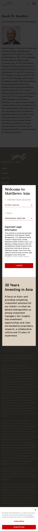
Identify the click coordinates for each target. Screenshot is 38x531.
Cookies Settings (19, 521)
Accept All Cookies (19, 527)
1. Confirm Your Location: (18, 200)
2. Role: (8, 213)
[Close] (35, 510)
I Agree (19, 266)
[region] (19, 519)
